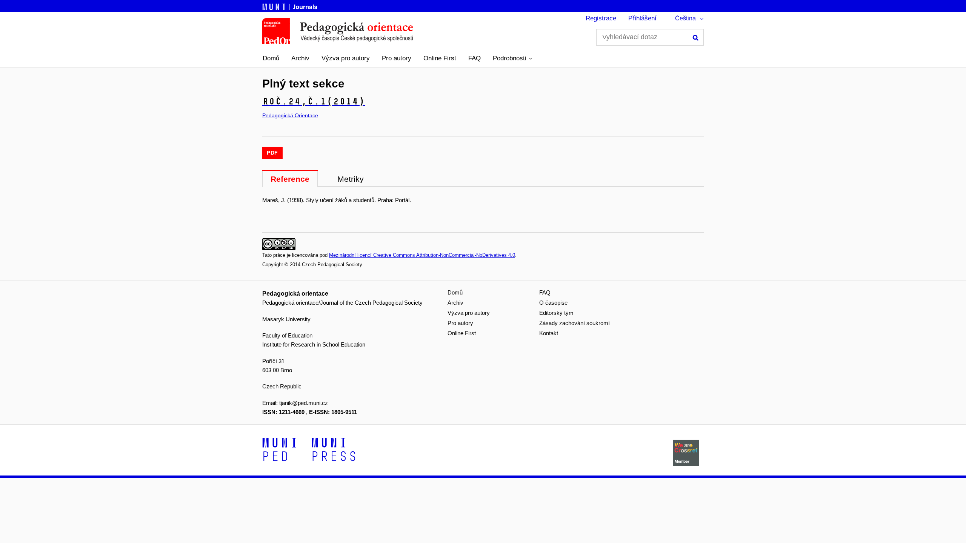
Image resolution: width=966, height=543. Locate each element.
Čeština (685, 18)
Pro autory (396, 58)
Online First (439, 58)
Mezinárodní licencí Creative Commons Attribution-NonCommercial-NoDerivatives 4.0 (422, 255)
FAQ (474, 58)
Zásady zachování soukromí (574, 323)
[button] (512, 58)
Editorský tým (556, 313)
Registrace (601, 18)
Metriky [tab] (350, 179)
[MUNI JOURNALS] (290, 5)
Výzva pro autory (345, 58)
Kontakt (548, 333)
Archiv (300, 58)
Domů (271, 58)
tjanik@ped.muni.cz (303, 403)
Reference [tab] (290, 179)
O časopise (553, 302)
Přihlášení (642, 18)
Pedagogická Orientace (290, 115)
